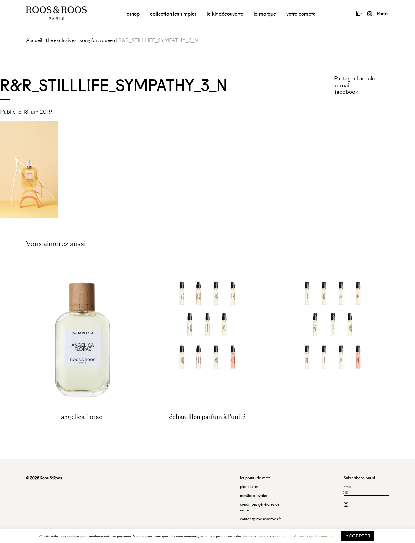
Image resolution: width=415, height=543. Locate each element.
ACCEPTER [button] (358, 536)
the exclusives (61, 40)
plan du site (249, 486)
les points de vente (255, 477)
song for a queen (97, 40)
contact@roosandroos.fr (260, 518)
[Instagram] (369, 12)
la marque (265, 13)
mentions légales (253, 495)
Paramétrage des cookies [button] (313, 536)
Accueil (34, 40)
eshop (133, 13)
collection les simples (173, 13)
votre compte (300, 13)
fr (358, 12)
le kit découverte (225, 13)
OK (345, 492)
